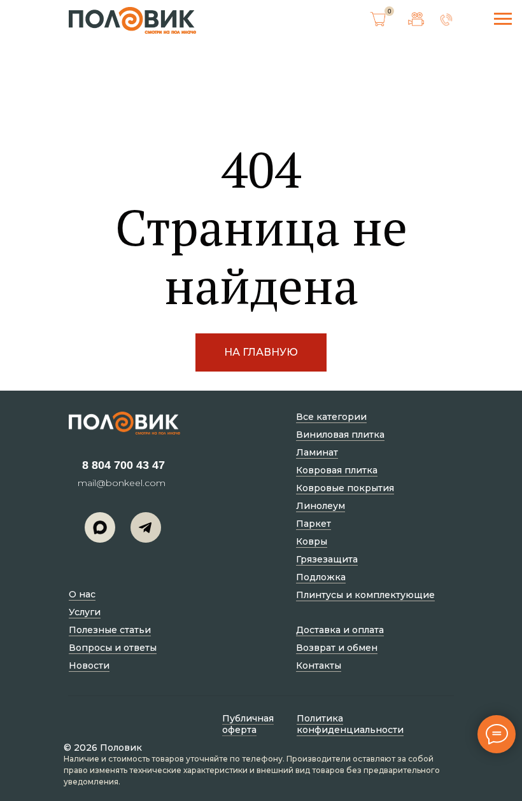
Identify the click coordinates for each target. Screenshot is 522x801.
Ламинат (317, 452)
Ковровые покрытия (345, 488)
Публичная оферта (248, 724)
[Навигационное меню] (503, 19)
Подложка (321, 577)
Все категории (331, 416)
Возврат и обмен (336, 647)
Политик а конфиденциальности (350, 724)
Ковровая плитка (336, 470)
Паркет (313, 523)
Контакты (318, 665)
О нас (82, 594)
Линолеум (320, 506)
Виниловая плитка (340, 434)
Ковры (311, 541)
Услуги (85, 612)
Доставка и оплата (340, 630)
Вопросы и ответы (113, 647)
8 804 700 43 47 (123, 465)
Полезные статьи (110, 630)
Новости (89, 665)
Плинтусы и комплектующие (365, 595)
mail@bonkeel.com (122, 483)
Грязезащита (327, 559)
